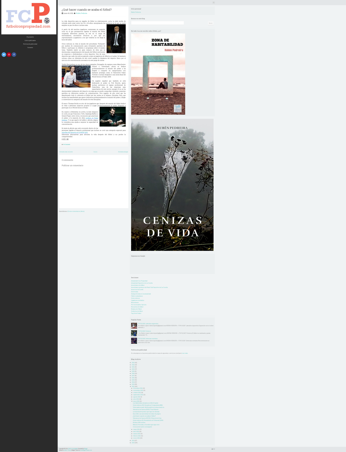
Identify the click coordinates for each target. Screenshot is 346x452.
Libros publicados (30, 40)
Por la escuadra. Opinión (138, 305)
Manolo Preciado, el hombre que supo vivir (146, 424)
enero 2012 (136, 438)
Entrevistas (134, 292)
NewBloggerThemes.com (86, 450)
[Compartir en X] (66, 139)
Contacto (30, 47)
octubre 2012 (137, 392)
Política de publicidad (30, 44)
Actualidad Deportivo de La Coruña (142, 283)
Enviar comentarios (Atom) (76, 211)
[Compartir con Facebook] (68, 139)
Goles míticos (135, 298)
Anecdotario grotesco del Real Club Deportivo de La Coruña (149, 287)
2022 (133, 365)
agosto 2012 (136, 397)
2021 (133, 367)
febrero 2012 (137, 436)
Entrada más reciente (66, 152)
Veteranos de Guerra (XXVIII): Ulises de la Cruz (147, 418)
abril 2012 (136, 431)
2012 (133, 386)
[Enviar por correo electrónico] (62, 139)
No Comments (66, 144)
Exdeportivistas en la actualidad (141, 294)
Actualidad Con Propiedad (139, 281)
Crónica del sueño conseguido (142, 427)
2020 (133, 369)
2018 (133, 373)
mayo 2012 (136, 429)
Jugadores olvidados (137, 300)
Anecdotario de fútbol (137, 285)
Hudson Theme (67, 450)
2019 (133, 371)
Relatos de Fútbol (136, 309)
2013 (133, 384)
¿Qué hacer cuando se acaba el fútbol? (87, 9)
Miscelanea (134, 302)
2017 (133, 375)
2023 (133, 362)
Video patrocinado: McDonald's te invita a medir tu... (149, 407)
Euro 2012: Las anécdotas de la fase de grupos (147, 414)
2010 (133, 443)
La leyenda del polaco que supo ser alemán (146, 411)
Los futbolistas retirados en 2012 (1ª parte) (145, 403)
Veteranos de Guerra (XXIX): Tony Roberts (145, 409)
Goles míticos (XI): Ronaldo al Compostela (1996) (148, 405)
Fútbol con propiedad (73, 448)
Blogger (86, 448)
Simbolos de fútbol (137, 311)
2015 (133, 380)
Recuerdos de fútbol (137, 307)
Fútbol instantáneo (137, 296)
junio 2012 (136, 401)
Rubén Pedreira (81, 13)
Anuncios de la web (137, 289)
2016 (133, 378)
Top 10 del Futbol (136, 313)
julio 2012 (136, 399)
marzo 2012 (136, 434)
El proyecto (30, 37)
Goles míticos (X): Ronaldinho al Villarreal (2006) (148, 420)
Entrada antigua (123, 152)
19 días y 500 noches (139, 422)
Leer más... (185, 353)
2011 (133, 440)
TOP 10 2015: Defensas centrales (148, 338)
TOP (214, 449)
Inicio (95, 152)
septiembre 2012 (138, 395)
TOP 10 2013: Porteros (144, 331)
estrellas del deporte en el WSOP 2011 (75, 132)
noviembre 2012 (138, 390)
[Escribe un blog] (64, 139)
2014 (133, 382)
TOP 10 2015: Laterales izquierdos (148, 323)
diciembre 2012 (138, 388)
